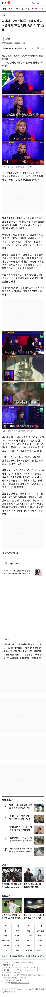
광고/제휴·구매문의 (17, 956)
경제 (28, 926)
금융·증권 (40, 931)
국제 (40, 926)
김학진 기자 (10, 39)
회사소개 (5, 956)
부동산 (17, 936)
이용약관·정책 (31, 956)
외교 (17, 931)
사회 (17, 926)
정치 (5, 926)
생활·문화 (5, 941)
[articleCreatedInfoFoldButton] (26, 43)
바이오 (40, 936)
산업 (5, 936)
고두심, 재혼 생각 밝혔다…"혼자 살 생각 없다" (22, 648)
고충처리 (41, 956)
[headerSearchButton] (33, 2)
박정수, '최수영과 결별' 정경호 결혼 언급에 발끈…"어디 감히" (20, 808)
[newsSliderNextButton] (42, 800)
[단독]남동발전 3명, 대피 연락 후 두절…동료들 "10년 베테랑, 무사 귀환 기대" (20, 851)
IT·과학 (29, 936)
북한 (28, 931)
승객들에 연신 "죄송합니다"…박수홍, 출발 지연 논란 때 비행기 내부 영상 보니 (20, 819)
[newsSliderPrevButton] (36, 800)
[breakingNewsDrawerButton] (38, 2)
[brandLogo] (6, 2)
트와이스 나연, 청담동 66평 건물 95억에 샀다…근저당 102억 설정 (17, 572)
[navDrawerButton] (42, 3)
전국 (5, 931)
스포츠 (5, 895)
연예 (3, 15)
